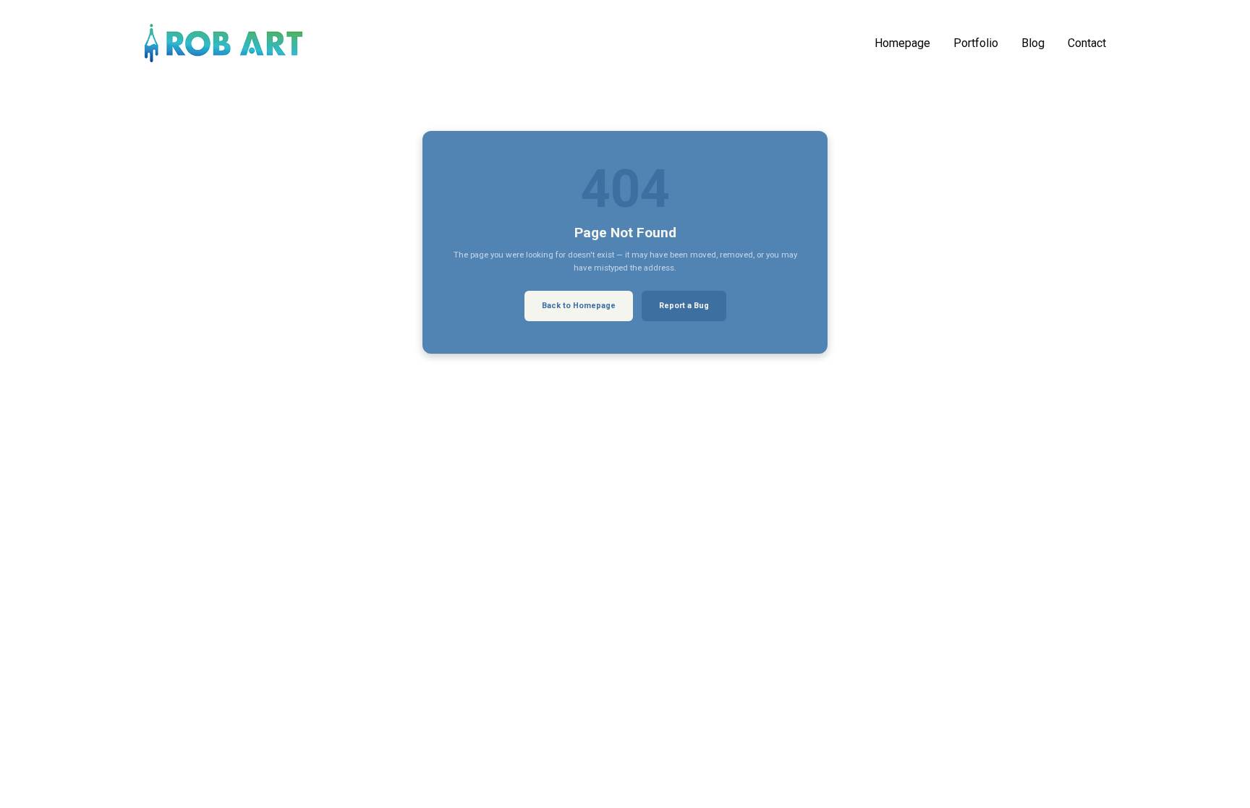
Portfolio (975, 43)
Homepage (902, 43)
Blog (1033, 43)
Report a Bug (684, 305)
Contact (1087, 43)
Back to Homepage (579, 305)
